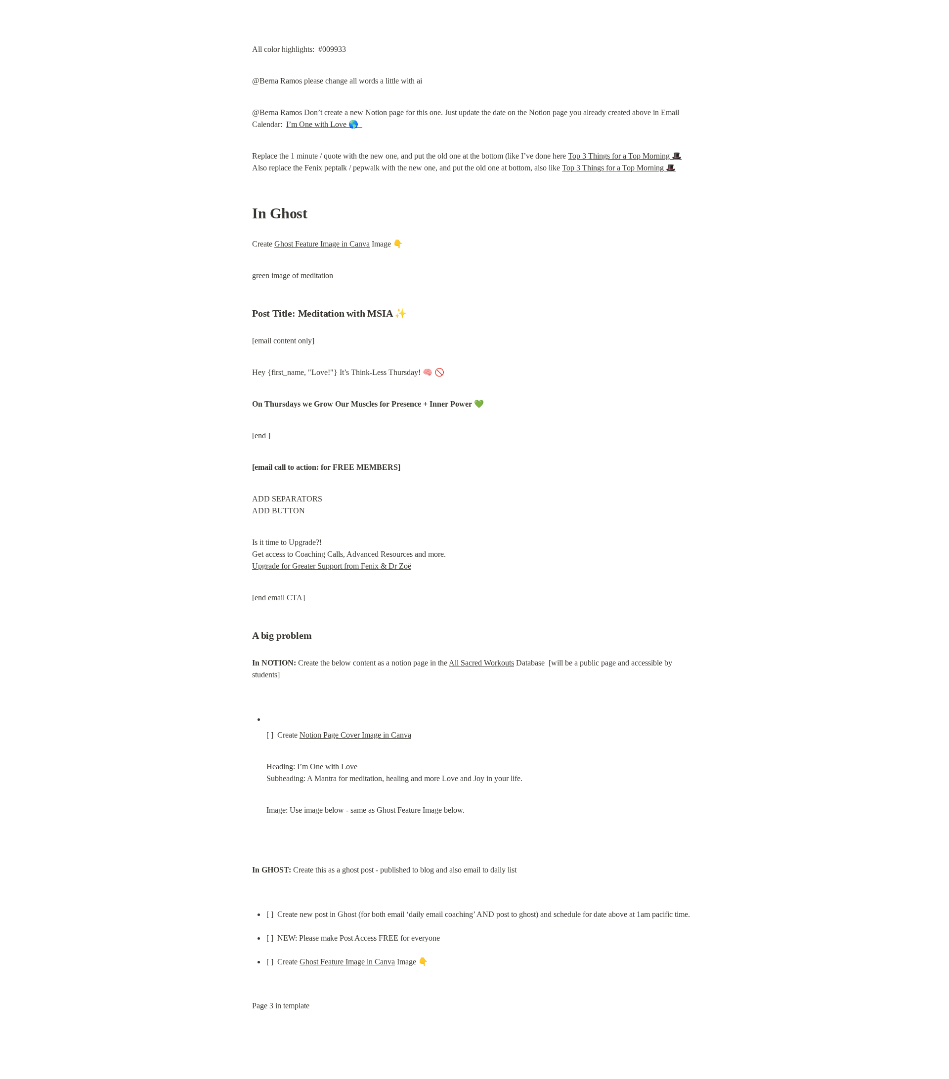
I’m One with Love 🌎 (324, 124)
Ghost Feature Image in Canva (322, 244)
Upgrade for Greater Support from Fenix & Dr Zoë (331, 566)
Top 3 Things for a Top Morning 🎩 (625, 156)
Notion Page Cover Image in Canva (355, 735)
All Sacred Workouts (481, 663)
